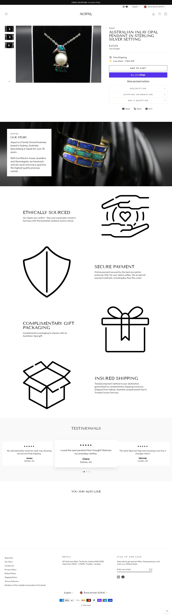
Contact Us (9, 566)
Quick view (24, 522)
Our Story (9, 562)
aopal (86, 14)
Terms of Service (11, 581)
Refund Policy (10, 573)
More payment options (138, 81)
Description (138, 88)
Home (111, 28)
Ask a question (138, 100)
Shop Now (9, 558)
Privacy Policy (10, 569)
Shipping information (138, 94)
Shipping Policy (11, 577)
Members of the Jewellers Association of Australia (25, 585)
